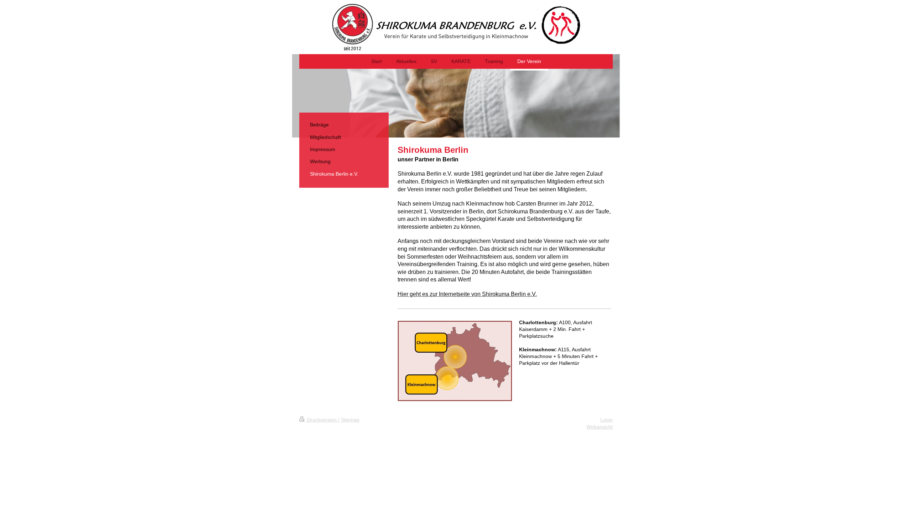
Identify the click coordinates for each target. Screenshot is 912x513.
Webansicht (599, 427)
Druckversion (322, 420)
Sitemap (350, 420)
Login (606, 420)
